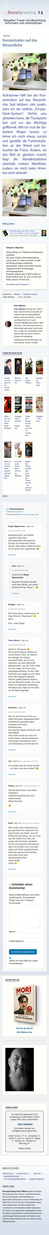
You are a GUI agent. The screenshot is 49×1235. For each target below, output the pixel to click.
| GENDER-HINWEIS (35, 1179)
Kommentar (15, 903)
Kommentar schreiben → (14, 512)
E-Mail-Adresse (16, 941)
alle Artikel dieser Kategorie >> (18, 284)
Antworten (12, 555)
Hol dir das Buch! (24, 1028)
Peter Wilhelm (19, 306)
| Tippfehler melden (29, 294)
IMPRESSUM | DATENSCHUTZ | (17, 1174)
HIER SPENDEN (25, 1124)
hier (21, 331)
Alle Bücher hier (24, 1032)
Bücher (25, 323)
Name (12, 931)
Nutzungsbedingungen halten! (29, 514)
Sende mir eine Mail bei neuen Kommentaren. (23, 962)
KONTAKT (36, 1174)
